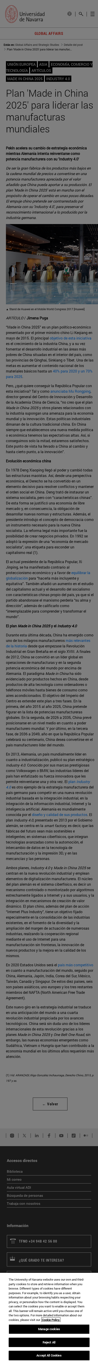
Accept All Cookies (48, 1355)
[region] (49, 1318)
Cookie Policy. (51, 1320)
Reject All (49, 1342)
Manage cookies (49, 1329)
